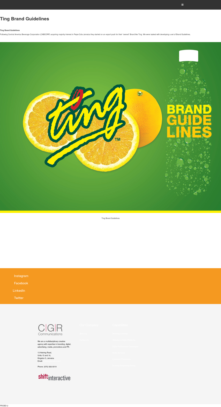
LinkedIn (19, 290)
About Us (83, 333)
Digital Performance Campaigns (125, 346)
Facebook (21, 283)
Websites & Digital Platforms (123, 340)
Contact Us (84, 340)
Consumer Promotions (121, 359)
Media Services (118, 352)
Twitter (18, 297)
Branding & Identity (120, 333)
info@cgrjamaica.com (52, 361)
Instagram (21, 275)
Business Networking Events (123, 365)
